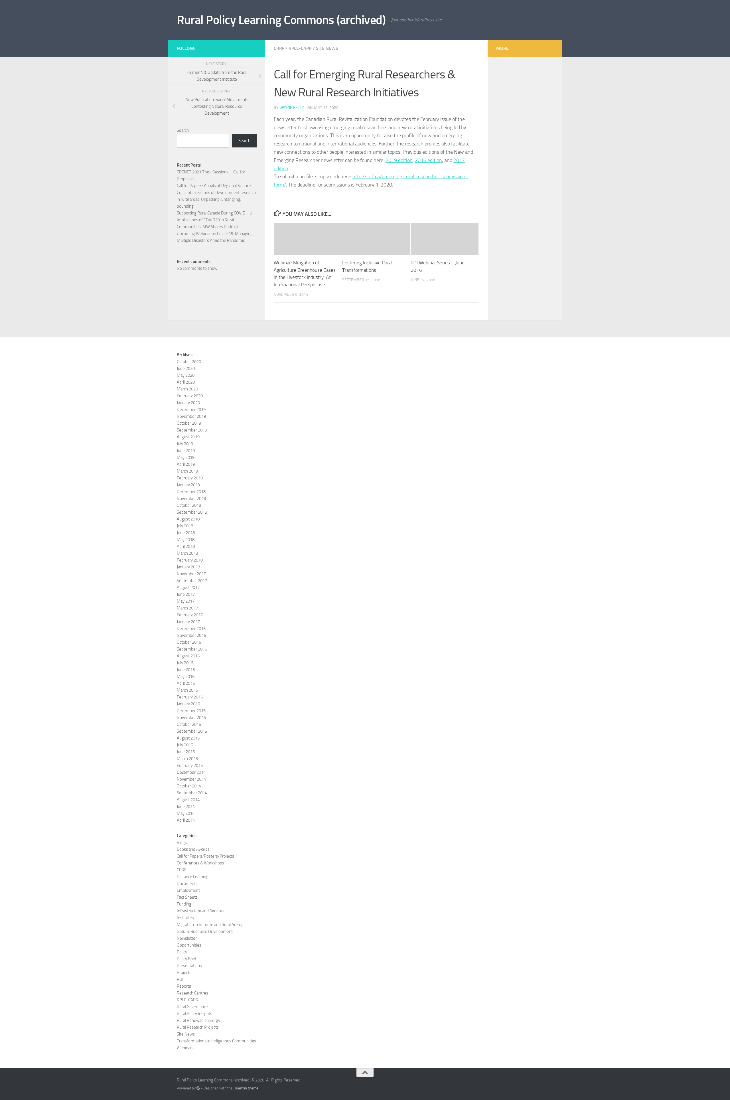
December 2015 (191, 710)
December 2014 (191, 772)
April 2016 (186, 683)
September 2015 (192, 731)
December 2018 (191, 491)
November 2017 (191, 573)
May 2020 (185, 375)
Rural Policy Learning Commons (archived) (281, 20)
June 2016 (186, 669)
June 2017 (186, 594)
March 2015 (187, 758)
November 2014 (191, 779)
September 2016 (192, 649)
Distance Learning (192, 876)
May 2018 (185, 539)
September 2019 (192, 430)
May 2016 (185, 676)
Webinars (185, 1047)
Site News (327, 48)
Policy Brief (186, 958)
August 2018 (188, 519)
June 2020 (186, 368)
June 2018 (186, 532)
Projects (184, 972)
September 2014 (192, 792)
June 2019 (186, 450)
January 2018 (188, 567)
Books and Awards (193, 849)
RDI (180, 979)
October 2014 (189, 786)
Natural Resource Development (205, 931)
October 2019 (189, 423)
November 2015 (191, 717)
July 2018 (185, 525)
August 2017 (188, 587)
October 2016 (189, 642)
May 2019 (185, 457)
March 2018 (187, 553)
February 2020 (190, 395)
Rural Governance (192, 1006)
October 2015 (189, 724)
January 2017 (188, 621)
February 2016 (190, 697)
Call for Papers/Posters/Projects (205, 856)
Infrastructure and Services (200, 910)
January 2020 (188, 402)
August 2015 (188, 738)
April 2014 (186, 820)
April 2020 (186, 382)
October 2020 (189, 361)
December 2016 (191, 628)
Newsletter (187, 938)
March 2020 (187, 389)
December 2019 (191, 409)
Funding (184, 904)
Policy (182, 952)
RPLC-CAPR (300, 48)
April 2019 (186, 464)
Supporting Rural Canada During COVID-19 (214, 213)
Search (183, 130)
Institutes (185, 917)
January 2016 (188, 703)
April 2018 (186, 546)
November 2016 (191, 635)
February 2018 (190, 560)
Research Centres (192, 993)
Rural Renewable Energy (198, 1020)
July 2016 (185, 662)
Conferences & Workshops (200, 863)
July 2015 (185, 744)
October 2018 (189, 505)
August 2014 (188, 799)
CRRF (279, 48)
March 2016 (187, 690)
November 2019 (191, 416)
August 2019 (188, 436)
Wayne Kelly (291, 107)
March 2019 (187, 471)
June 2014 (186, 806)
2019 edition (399, 160)
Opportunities (189, 945)
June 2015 (186, 751)
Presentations (189, 965)
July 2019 (185, 443)
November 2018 (191, 498)
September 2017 (192, 580)
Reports (184, 986)
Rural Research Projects (198, 1027)
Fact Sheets (187, 897)
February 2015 (190, 765)
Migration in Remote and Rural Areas (209, 924)
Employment (188, 890)
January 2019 (188, 484)
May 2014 (185, 813)
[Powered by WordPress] (198, 1088)
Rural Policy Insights (194, 1013)
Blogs (182, 842)
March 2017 (187, 608)
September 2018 (192, 512)
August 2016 (188, 656)
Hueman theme (246, 1088)
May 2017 (185, 601)
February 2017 (190, 614)
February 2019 (190, 478)
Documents (187, 883)
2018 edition (428, 160)
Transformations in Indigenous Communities (216, 1041)
